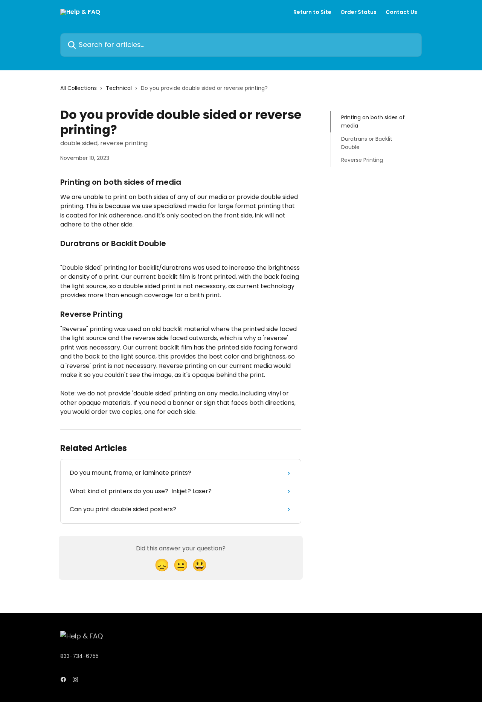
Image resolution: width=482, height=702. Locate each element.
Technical (119, 88)
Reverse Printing (362, 160)
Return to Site (312, 12)
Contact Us (401, 12)
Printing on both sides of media (373, 121)
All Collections (78, 88)
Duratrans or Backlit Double (366, 143)
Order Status (358, 12)
